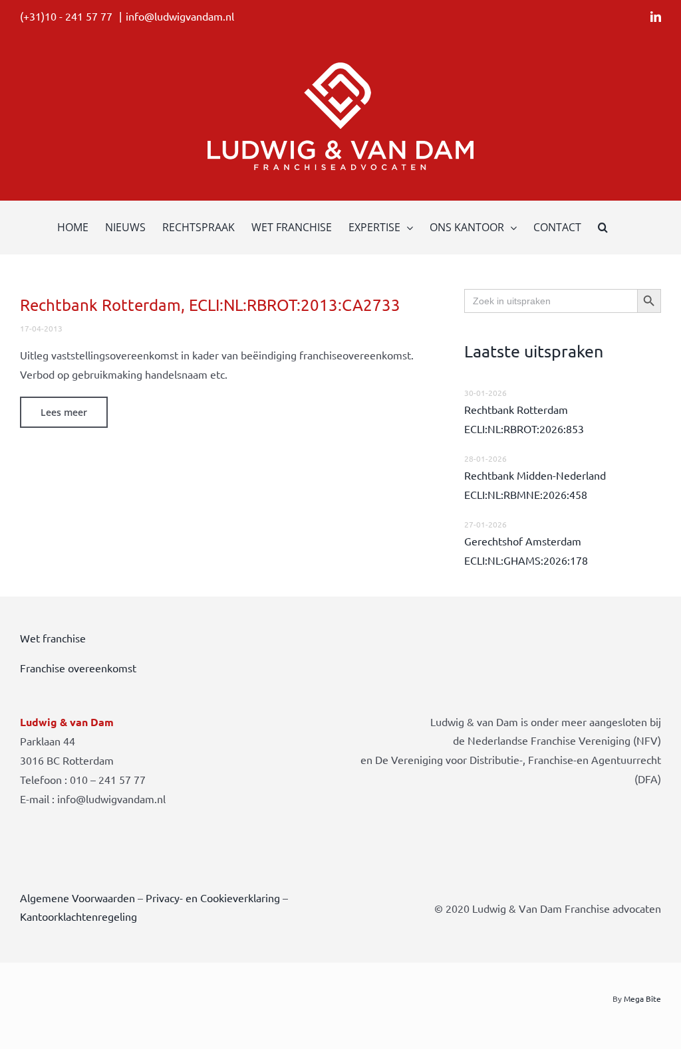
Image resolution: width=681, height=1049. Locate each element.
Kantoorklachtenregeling (78, 916)
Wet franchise (53, 637)
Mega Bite (642, 998)
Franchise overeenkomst (78, 667)
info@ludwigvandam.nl (180, 16)
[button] (603, 227)
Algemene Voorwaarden (77, 897)
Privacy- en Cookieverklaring (213, 897)
